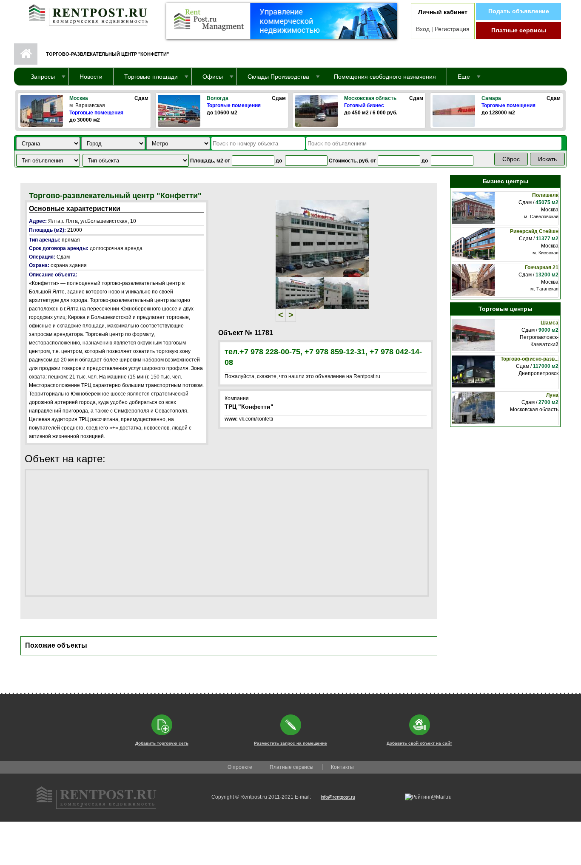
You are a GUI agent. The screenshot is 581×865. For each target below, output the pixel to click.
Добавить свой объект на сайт (419, 743)
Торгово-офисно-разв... (529, 359)
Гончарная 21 (541, 267)
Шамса (549, 323)
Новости (91, 76)
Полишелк (545, 195)
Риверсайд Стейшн (534, 231)
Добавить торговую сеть (161, 743)
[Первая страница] (84, 13)
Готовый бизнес (364, 105)
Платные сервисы (518, 30)
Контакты (342, 767)
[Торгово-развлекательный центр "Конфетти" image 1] (322, 238)
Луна (552, 395)
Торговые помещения (96, 113)
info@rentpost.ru (338, 797)
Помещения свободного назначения (385, 76)
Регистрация (452, 29)
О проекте (240, 767)
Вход (423, 29)
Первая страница (25, 54)
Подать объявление (518, 11)
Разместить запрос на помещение (290, 743)
